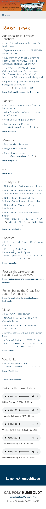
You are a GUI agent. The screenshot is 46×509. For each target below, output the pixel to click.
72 (10, 222)
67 (27, 218)
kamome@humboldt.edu (23, 478)
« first (10, 127)
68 (32, 218)
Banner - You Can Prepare (16, 124)
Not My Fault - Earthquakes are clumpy (23, 186)
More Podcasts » (9, 263)
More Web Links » (10, 371)
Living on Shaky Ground (15, 363)
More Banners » (9, 131)
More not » (7, 173)
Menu (7, 15)
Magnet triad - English (15, 152)
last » (32, 87)
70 (41, 218)
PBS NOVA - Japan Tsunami (17, 313)
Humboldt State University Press (23, 497)
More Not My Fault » (11, 229)
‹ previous (19, 127)
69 (36, 218)
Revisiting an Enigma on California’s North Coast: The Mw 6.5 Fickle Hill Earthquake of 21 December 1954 (20, 60)
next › (24, 87)
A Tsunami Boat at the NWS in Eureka (22, 340)
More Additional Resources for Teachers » (20, 92)
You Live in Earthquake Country (19, 119)
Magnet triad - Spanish (15, 148)
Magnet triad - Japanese (16, 144)
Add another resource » (12, 379)
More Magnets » (9, 160)
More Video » (8, 350)
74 (20, 222)
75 (24, 222)
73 (15, 222)
